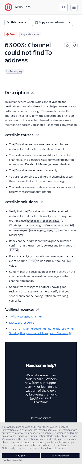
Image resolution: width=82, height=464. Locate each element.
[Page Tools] (69, 22)
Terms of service (41, 418)
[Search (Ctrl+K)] (64, 7)
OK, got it (21, 455)
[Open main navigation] (74, 7)
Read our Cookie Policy (14, 460)
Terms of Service (56, 448)
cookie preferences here (29, 442)
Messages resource (21, 322)
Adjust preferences (60, 455)
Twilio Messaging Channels (26, 316)
